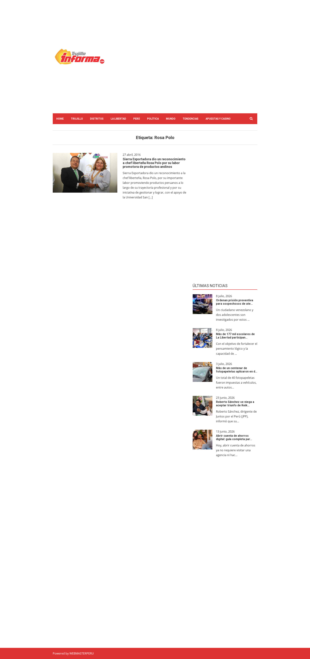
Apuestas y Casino (218, 118)
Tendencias (190, 118)
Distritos (97, 118)
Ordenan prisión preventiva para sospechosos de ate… (234, 302)
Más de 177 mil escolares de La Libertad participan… (235, 335)
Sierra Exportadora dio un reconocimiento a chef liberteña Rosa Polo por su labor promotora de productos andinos (154, 163)
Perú (136, 118)
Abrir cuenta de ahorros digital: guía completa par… (234, 437)
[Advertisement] (185, 31)
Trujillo (77, 118)
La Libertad (118, 118)
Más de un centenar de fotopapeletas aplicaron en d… (236, 369)
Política (153, 118)
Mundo (170, 118)
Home (60, 118)
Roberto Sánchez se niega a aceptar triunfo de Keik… (235, 403)
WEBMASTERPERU (81, 653)
